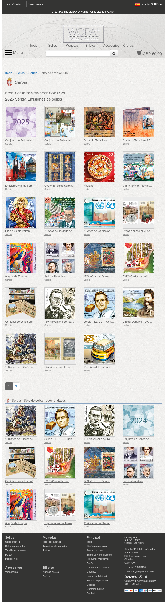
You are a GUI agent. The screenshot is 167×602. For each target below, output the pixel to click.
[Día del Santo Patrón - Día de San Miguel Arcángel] (23, 213)
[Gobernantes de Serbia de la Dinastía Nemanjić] (62, 167)
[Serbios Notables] (62, 258)
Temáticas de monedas (55, 545)
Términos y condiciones (99, 554)
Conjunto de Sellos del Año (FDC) (64, 140)
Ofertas (128, 45)
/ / (150, 4)
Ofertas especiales (97, 545)
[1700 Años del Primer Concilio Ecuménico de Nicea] (102, 258)
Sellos (52, 45)
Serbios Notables (54, 276)
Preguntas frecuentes (98, 558)
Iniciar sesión (14, 4)
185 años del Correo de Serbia (102, 367)
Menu (17, 52)
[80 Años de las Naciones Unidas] (102, 213)
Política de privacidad (98, 580)
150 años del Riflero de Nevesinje (25, 367)
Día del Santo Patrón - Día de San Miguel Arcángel (35, 231)
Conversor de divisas (98, 567)
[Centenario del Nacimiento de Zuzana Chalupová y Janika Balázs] (141, 167)
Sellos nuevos (12, 541)
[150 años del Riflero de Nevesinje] (23, 349)
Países (9, 554)
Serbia (32, 73)
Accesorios (111, 45)
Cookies (91, 584)
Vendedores (11, 571)
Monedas (72, 45)
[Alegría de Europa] (23, 258)
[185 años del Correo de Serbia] (102, 349)
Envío (90, 563)
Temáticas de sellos (15, 550)
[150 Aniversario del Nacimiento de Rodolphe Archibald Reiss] (62, 303)
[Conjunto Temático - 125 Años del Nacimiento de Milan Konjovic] (102, 122)
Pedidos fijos (12, 558)
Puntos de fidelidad (97, 576)
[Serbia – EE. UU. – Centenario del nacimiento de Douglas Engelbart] (102, 303)
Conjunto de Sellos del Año (21, 140)
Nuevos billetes (51, 571)
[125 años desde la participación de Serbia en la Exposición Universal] (62, 349)
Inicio (33, 45)
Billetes (90, 45)
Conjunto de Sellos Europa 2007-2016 (28, 321)
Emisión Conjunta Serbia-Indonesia (26, 185)
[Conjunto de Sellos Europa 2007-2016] (23, 303)
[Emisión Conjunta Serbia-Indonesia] (23, 167)
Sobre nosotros (95, 550)
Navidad (89, 185)
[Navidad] (102, 167)
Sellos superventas (15, 545)
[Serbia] (10, 81)
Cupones (91, 571)
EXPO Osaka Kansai (135, 276)
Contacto (91, 593)
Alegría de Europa (16, 276)
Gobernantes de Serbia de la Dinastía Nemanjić (72, 185)
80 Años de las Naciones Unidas (103, 231)
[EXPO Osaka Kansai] (141, 258)
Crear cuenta (35, 4)
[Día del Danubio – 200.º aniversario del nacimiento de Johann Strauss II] (141, 303)
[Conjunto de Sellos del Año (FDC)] (62, 122)
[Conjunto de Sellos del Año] (23, 122)
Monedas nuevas (52, 541)
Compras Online (95, 588)
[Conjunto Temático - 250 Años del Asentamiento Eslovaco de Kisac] (141, 122)
